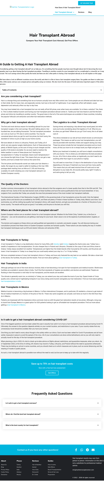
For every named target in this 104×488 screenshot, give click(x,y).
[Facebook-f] (76, 449)
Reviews (81, 12)
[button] (101, 90)
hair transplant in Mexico (16, 305)
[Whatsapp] (81, 449)
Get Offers (52, 373)
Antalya (66, 244)
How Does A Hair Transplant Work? (68, 8)
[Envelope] (93, 449)
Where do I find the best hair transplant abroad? (23, 414)
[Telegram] (87, 449)
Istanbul (57, 244)
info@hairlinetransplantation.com (83, 470)
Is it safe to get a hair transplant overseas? (21, 403)
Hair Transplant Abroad (63, 12)
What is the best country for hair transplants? (22, 425)
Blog (90, 12)
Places (19, 461)
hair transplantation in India (11, 281)
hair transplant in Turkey (68, 258)
